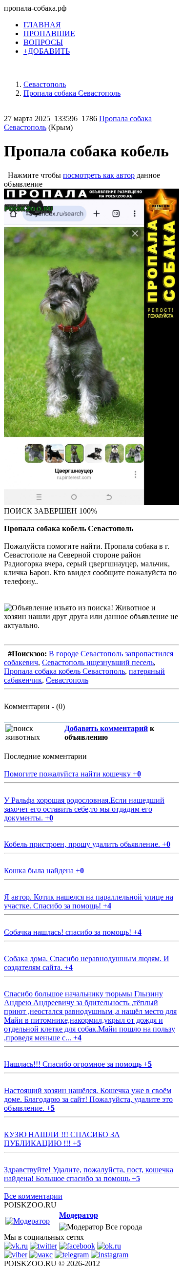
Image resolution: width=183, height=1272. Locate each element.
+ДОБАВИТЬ (46, 51)
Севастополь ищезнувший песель (98, 662)
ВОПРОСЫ (43, 42)
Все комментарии (33, 1196)
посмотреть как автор (99, 175)
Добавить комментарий (106, 728)
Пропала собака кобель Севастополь (64, 671)
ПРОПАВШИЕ (49, 33)
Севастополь (67, 680)
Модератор (78, 1215)
